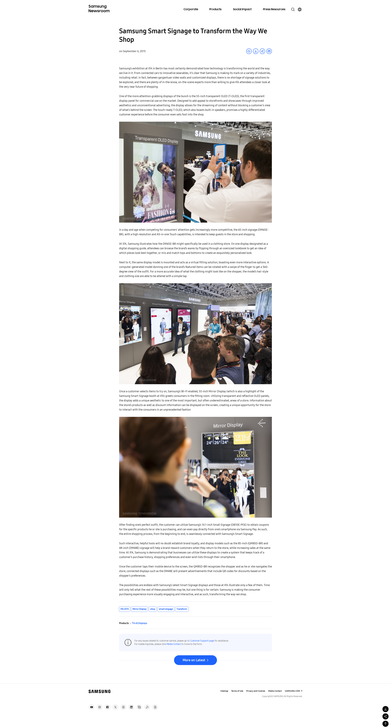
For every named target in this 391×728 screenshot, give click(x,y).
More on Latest (194, 660)
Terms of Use (237, 691)
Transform (182, 609)
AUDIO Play (249, 51)
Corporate (191, 9)
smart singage (166, 609)
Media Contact (173, 644)
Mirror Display (139, 609)
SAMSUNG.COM (292, 691)
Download (255, 51)
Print (269, 51)
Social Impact (242, 9)
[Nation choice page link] (299, 9)
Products (215, 9)
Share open (262, 51)
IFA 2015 (124, 609)
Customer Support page (202, 640)
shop (152, 609)
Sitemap (224, 691)
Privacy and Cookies (255, 691)
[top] (385, 724)
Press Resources (274, 9)
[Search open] (293, 9)
